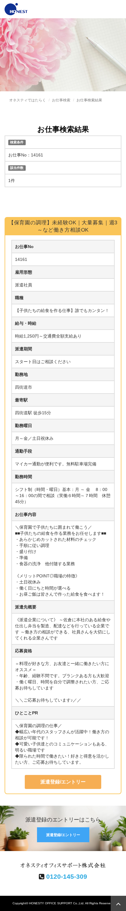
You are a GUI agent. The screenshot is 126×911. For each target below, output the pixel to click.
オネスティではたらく (27, 100)
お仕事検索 (61, 100)
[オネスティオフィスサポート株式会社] (16, 8)
